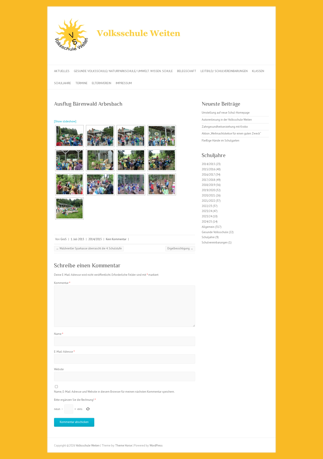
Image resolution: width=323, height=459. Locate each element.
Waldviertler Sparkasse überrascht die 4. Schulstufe (89, 248)
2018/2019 (208, 185)
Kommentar (62, 283)
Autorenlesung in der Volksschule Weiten (227, 120)
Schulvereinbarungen (215, 242)
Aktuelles (61, 71)
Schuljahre (62, 83)
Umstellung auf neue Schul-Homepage (226, 112)
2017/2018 (208, 180)
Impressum (124, 83)
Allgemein (208, 227)
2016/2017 (208, 174)
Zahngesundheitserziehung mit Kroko (225, 127)
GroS (63, 239)
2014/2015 (95, 239)
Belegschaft (186, 71)
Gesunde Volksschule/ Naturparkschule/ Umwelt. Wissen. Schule (123, 71)
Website (59, 369)
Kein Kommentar (116, 239)
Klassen (258, 71)
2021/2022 (208, 201)
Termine (81, 83)
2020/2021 (208, 195)
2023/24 (207, 211)
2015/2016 (208, 169)
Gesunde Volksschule (215, 232)
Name (58, 334)
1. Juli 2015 (77, 239)
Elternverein (101, 83)
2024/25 (207, 221)
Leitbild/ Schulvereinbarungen (224, 71)
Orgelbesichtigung (180, 248)
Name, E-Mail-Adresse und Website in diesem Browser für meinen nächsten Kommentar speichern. (114, 392)
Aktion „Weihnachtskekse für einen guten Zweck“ (231, 133)
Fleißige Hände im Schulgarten (220, 140)
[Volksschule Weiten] (120, 36)
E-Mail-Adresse (64, 352)
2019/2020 (208, 190)
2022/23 (207, 206)
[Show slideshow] (65, 121)
